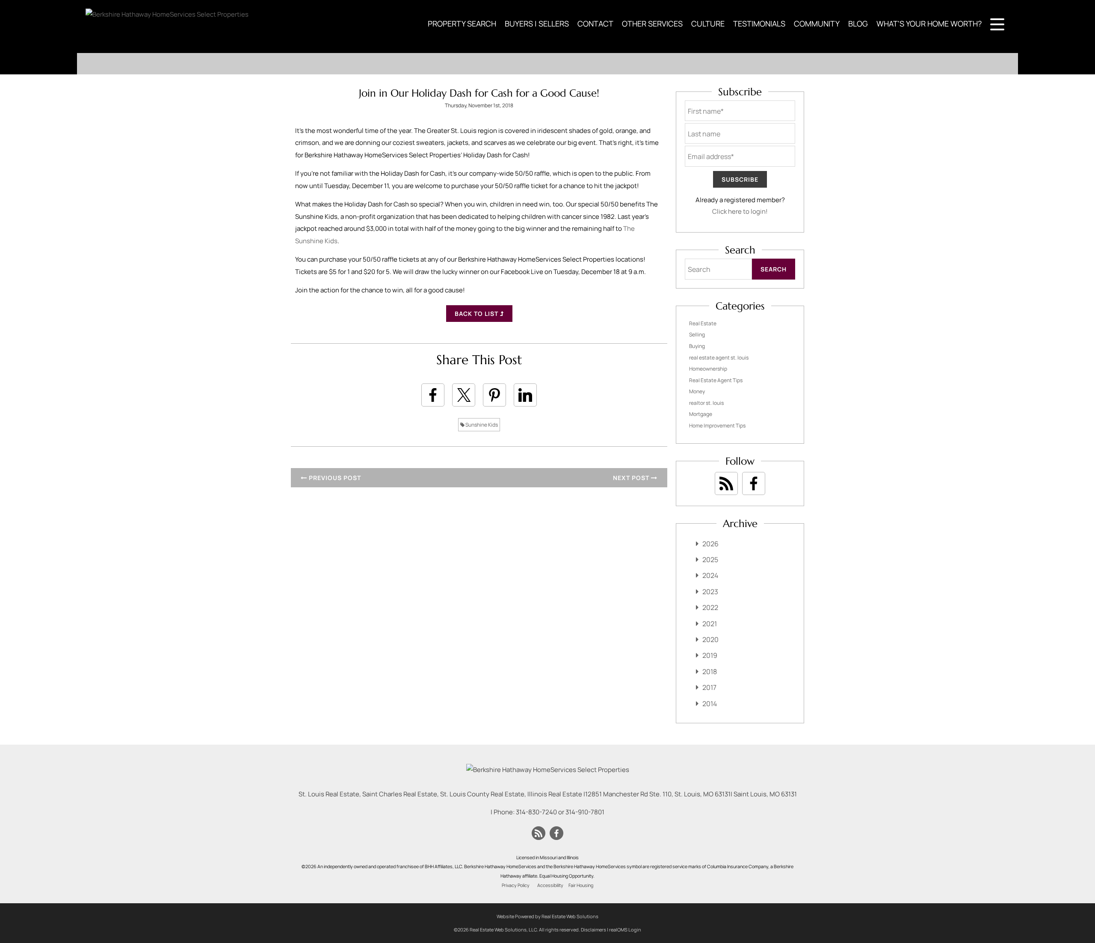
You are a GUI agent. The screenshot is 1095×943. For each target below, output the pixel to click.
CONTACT (595, 23)
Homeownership (708, 368)
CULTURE (708, 23)
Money (697, 391)
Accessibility (550, 885)
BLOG (858, 23)
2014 (709, 703)
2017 (709, 687)
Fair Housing (580, 885)
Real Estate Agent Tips (716, 380)
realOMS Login (625, 929)
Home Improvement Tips (717, 425)
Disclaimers (593, 929)
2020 (710, 639)
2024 (710, 575)
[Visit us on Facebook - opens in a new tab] (753, 483)
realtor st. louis (706, 403)
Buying (697, 346)
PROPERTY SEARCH (462, 23)
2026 (710, 543)
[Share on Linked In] (525, 395)
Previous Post (334, 478)
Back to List (477, 313)
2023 (710, 591)
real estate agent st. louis (719, 357)
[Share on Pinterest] (494, 395)
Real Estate (702, 323)
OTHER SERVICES (652, 23)
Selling (697, 334)
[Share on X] (463, 395)
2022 (710, 607)
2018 (709, 671)
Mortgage (700, 414)
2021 (709, 623)
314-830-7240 (536, 811)
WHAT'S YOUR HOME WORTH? (929, 23)
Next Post (632, 478)
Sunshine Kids (481, 424)
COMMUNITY (817, 23)
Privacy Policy (516, 885)
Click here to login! (740, 211)
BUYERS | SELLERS (537, 23)
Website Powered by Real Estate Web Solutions (547, 916)
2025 (710, 559)
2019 (709, 655)
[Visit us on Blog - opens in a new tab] (726, 483)
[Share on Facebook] (432, 395)
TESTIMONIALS (759, 23)
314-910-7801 (584, 811)
